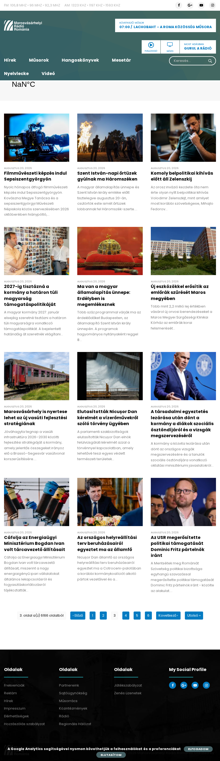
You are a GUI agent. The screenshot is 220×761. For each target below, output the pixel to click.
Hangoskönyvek (80, 60)
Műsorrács (68, 701)
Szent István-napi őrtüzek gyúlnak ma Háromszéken (107, 176)
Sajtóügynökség (73, 693)
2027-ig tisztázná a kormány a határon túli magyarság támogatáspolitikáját (31, 295)
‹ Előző (78, 615)
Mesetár (121, 60)
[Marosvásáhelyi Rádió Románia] (36, 25)
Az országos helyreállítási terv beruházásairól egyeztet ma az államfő (107, 543)
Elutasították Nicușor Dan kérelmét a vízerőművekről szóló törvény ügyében (107, 417)
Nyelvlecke (16, 73)
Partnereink (69, 685)
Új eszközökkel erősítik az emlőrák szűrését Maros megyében (180, 292)
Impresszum (14, 708)
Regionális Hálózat (75, 724)
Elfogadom (198, 749)
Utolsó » (194, 615)
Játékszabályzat (128, 685)
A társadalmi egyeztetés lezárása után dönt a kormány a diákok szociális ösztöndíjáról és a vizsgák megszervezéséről (182, 423)
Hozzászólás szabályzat (24, 724)
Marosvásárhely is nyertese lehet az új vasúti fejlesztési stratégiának (35, 417)
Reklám (10, 693)
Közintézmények (73, 708)
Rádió (64, 716)
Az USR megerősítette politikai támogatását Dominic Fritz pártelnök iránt (177, 546)
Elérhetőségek (16, 716)
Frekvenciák (14, 685)
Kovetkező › (168, 615)
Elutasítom (111, 755)
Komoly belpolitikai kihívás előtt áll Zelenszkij (182, 176)
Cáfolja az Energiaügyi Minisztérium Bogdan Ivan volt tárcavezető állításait (34, 543)
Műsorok (39, 60)
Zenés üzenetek (127, 693)
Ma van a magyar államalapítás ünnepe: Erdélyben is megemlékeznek (103, 295)
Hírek (10, 60)
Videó (48, 73)
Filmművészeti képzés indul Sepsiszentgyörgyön (35, 176)
